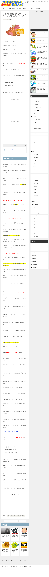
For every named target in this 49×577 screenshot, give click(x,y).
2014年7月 (34, 244)
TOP (10, 566)
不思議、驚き (36, 213)
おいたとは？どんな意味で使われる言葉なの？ (42, 33)
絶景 (34, 139)
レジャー (35, 125)
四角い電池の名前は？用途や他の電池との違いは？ (24, 550)
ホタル (35, 122)
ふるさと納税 (12, 515)
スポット (25, 8)
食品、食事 (36, 236)
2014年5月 (34, 249)
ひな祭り (35, 174)
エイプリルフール (37, 101)
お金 (4, 19)
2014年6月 (34, 247)
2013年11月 (34, 267)
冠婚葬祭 (35, 215)
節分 (34, 198)
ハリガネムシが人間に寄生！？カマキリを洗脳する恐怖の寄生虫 (42, 46)
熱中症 (35, 160)
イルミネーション (37, 119)
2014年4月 (34, 252)
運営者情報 (37, 8)
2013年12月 (34, 264)
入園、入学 (36, 183)
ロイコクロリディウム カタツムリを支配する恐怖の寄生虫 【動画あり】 (5, 552)
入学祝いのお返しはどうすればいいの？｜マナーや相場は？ (8, 560)
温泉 (34, 136)
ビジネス (35, 210)
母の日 (35, 189)
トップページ (4, 8)
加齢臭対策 (36, 157)
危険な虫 (35, 218)
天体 (34, 113)
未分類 (33, 201)
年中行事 (19, 8)
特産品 (23, 515)
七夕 (34, 177)
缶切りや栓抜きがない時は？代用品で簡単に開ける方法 (42, 83)
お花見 (35, 172)
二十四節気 (36, 180)
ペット (33, 142)
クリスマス (36, 104)
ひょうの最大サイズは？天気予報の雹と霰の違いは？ (42, 52)
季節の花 (35, 186)
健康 (33, 151)
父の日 (35, 192)
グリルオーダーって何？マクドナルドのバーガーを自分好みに (42, 58)
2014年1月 (34, 261)
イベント (31, 8)
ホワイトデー (36, 110)
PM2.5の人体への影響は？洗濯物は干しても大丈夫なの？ (5, 537)
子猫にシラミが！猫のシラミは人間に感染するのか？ (42, 89)
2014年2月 (34, 258)
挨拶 (34, 221)
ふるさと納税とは (9, 149)
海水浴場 (35, 133)
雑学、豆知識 (12, 8)
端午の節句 (36, 195)
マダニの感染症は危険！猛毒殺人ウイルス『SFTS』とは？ (15, 537)
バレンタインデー (37, 107)
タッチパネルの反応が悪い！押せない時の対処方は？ (42, 70)
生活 (34, 227)
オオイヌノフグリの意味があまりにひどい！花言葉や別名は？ (42, 77)
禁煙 (34, 163)
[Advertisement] (15, 110)
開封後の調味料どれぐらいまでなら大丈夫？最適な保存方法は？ (42, 64)
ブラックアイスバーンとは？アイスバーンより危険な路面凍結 (22, 560)
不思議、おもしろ (37, 128)
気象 (34, 224)
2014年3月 (34, 255)
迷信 (34, 233)
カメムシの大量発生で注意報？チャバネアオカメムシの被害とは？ (15, 551)
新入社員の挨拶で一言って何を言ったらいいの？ (24, 536)
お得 (8, 515)
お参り (35, 169)
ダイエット (36, 154)
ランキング (19, 515)
